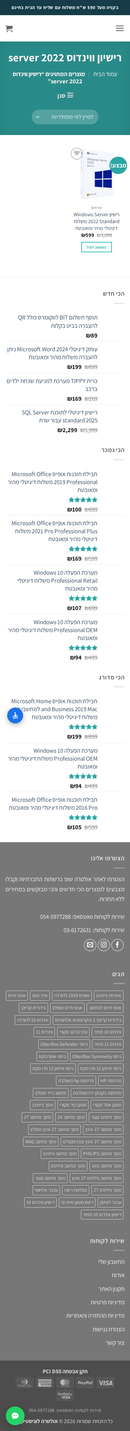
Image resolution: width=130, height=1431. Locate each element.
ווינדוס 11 (44, 1031)
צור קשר (115, 1343)
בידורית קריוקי (33, 1007)
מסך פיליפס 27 (107, 1190)
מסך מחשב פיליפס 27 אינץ (96, 1178)
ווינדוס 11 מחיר (107, 1044)
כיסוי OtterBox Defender (64, 1044)
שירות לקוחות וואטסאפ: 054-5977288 (65, 1410)
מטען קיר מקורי (73, 1104)
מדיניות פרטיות (108, 1302)
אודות (118, 1275)
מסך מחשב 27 (37, 1117)
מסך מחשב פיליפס (68, 1165)
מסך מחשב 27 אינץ (103, 1129)
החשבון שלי (111, 1262)
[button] (120, 28)
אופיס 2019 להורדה (72, 995)
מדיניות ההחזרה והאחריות (95, 1315)
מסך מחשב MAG (40, 1141)
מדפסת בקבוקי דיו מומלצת (97, 1092)
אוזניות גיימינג (108, 995)
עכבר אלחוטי (46, 1190)
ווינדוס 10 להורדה (32, 1020)
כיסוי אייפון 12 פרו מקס (100, 1068)
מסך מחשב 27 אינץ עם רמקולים (92, 1141)
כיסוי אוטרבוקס (52, 1056)
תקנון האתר (112, 1289)
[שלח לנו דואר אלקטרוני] (90, 945)
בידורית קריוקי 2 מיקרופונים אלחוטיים (88, 1020)
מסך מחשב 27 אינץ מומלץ (54, 1129)
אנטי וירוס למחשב (105, 1007)
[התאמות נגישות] (15, 715)
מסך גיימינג (42, 1104)
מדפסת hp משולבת (76, 1080)
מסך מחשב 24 (70, 1117)
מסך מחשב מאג (106, 1165)
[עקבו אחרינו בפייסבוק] (117, 945)
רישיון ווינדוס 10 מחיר (102, 1214)
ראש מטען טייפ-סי (77, 1202)
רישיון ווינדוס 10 (40, 1202)
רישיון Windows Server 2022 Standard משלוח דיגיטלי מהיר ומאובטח (97, 221)
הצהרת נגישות (108, 1329)
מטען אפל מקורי (107, 1104)
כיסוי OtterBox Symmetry (96, 1056)
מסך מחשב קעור (50, 1178)
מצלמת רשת (75, 1190)
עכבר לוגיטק (110, 1202)
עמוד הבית (105, 74)
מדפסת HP (110, 1080)
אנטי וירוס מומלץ (67, 1007)
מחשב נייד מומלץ (50, 1092)
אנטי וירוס (17, 995)
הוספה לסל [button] (96, 247)
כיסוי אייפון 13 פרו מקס (53, 1068)
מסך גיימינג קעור (106, 1117)
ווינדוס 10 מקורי (73, 1031)
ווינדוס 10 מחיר (107, 1031)
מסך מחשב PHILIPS (102, 1153)
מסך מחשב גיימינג (60, 1153)
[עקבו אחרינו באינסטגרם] (104, 945)
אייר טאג (40, 995)
